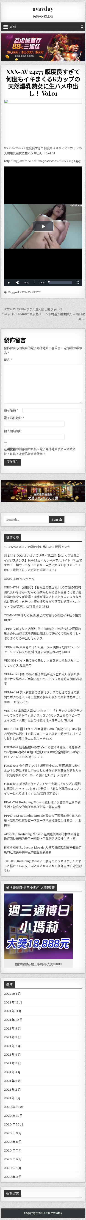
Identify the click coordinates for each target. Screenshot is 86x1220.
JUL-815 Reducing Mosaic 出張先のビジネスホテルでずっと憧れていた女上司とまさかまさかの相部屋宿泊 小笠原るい (43, 866)
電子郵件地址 (14, 418)
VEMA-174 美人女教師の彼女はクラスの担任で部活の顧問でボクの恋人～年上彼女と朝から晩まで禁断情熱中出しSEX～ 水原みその (42, 697)
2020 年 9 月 (13, 1133)
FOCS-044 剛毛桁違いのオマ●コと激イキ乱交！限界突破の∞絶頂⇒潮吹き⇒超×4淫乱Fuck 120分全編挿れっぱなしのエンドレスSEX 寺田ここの (43, 752)
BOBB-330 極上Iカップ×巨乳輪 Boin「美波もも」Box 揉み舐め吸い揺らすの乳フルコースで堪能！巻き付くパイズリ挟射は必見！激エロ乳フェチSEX (42, 733)
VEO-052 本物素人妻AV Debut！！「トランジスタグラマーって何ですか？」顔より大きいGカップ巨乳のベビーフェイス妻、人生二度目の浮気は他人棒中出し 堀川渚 (43, 715)
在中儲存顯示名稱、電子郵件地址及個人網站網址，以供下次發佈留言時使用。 (39, 451)
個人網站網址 (13, 431)
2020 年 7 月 (13, 1150)
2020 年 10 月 (13, 1124)
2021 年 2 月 (12, 1089)
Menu (13, 26)
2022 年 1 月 (12, 993)
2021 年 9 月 (12, 1028)
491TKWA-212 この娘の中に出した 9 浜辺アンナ (37, 547)
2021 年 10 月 (13, 1019)
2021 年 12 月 (13, 1002)
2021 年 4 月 (12, 1072)
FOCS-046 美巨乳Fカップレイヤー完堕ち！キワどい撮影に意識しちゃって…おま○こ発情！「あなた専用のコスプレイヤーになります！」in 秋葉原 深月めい (43, 788)
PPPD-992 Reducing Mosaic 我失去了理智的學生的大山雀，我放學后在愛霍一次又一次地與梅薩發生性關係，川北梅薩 (42, 820)
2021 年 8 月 (12, 1037)
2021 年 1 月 (12, 1098)
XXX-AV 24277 (30, 292)
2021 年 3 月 (12, 1081)
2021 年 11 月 (13, 1011)
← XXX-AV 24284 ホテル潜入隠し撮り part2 (31, 309)
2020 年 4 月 (12, 1168)
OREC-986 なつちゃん (19, 578)
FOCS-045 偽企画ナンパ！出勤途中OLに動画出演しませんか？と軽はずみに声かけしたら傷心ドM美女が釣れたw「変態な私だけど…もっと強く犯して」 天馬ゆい (42, 770)
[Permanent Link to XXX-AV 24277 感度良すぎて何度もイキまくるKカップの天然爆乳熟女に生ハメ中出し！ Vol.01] (43, 121)
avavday (43, 8)
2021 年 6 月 (12, 1054)
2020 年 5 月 (13, 1159)
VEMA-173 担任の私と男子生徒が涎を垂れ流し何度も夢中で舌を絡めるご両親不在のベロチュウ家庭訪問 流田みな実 (43, 679)
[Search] (82, 26)
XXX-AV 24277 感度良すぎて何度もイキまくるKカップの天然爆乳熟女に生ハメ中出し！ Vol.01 (43, 82)
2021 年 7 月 (12, 1046)
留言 (8, 360)
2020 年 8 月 (13, 1141)
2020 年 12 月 (13, 1107)
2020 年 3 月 (13, 1176)
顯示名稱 (11, 410)
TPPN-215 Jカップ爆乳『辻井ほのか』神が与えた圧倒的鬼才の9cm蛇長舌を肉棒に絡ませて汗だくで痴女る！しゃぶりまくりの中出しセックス (43, 633)
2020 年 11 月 (13, 1115)
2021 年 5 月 (12, 1063)
